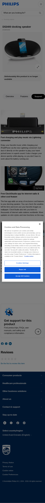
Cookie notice (28, 256)
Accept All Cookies (22, 276)
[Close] (39, 224)
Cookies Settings (22, 263)
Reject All (22, 269)
